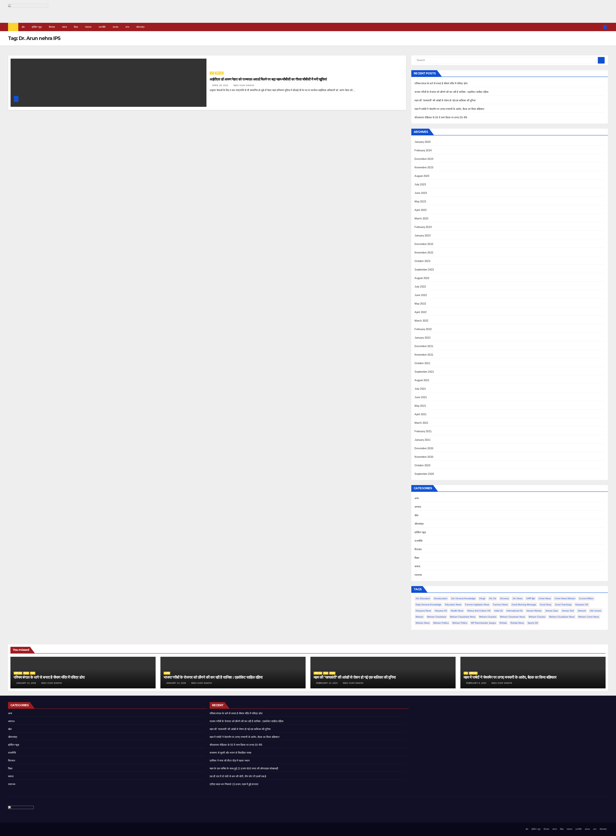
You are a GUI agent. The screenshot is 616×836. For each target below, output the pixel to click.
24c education (423, 598)
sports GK (533, 623)
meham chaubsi (537, 616)
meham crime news (588, 616)
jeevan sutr (568, 610)
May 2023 (420, 201)
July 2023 (420, 184)
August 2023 (422, 176)
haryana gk (441, 610)
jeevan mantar (534, 610)
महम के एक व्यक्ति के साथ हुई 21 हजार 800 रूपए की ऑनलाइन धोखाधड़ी (244, 768)
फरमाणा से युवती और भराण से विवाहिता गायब (230, 752)
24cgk (482, 598)
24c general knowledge (463, 598)
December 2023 (424, 159)
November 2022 (424, 252)
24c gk (492, 598)
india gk (498, 610)
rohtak (503, 623)
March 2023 (421, 218)
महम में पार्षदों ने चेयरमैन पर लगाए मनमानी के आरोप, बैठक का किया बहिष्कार (449, 109)
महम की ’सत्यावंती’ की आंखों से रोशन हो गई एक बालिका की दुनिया (445, 100)
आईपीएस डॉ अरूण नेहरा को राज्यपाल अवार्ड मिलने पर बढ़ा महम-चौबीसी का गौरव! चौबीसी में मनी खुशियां (268, 79)
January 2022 (422, 337)
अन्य (127, 27)
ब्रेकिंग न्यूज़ (37, 27)
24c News (517, 598)
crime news (545, 598)
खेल (416, 515)
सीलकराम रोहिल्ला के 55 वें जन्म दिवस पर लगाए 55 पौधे (441, 117)
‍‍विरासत (52, 27)
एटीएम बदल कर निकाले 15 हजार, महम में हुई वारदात (234, 784)
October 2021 (422, 363)
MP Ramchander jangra (483, 623)
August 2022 (422, 278)
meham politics (441, 623)
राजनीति (102, 27)
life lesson (595, 610)
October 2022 (422, 261)
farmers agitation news (477, 604)
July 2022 (420, 286)
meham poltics (459, 623)
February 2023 (423, 227)
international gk (514, 610)
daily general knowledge (428, 604)
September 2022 (424, 269)
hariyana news (423, 610)
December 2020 (424, 448)
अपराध (115, 27)
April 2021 (421, 414)
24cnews (504, 598)
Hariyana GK (581, 604)
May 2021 (420, 405)
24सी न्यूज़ (530, 598)
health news (457, 610)
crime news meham (565, 598)
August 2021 (422, 380)
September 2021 (424, 371)
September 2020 (424, 474)
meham (419, 616)
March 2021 (421, 422)
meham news (423, 623)
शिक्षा (76, 27)
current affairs (586, 598)
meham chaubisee (436, 616)
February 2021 (423, 431)
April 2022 (421, 312)
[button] (600, 27)
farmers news (500, 604)
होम (23, 27)
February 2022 (423, 329)
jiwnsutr (582, 610)
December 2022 (424, 244)
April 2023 (421, 210)
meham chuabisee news (562, 616)
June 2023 (421, 193)
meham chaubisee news (462, 616)
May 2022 (420, 303)
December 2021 (424, 346)
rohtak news (517, 623)
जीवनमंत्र (140, 27)
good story (545, 604)
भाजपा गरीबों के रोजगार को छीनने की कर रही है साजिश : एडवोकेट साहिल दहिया (451, 92)
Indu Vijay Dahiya (243, 85)
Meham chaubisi (487, 616)
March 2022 (421, 320)
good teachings (563, 604)
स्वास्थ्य (88, 27)
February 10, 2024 (327, 683)
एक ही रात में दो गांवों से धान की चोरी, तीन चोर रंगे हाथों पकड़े (238, 776)
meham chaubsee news (512, 616)
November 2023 (424, 167)
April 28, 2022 (220, 85)
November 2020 (424, 457)
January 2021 (422, 439)
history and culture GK (479, 610)
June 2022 (421, 295)
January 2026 (422, 142)
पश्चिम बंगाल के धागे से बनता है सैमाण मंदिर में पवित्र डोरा (441, 83)
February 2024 (423, 150)
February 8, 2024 (476, 683)
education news (453, 604)
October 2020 (422, 465)
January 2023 (422, 235)
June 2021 (421, 397)
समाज (64, 27)
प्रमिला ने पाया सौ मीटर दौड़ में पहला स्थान (230, 760)
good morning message (524, 604)
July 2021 (420, 388)
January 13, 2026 (26, 683)
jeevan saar (551, 610)
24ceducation (440, 598)
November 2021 (424, 354)
